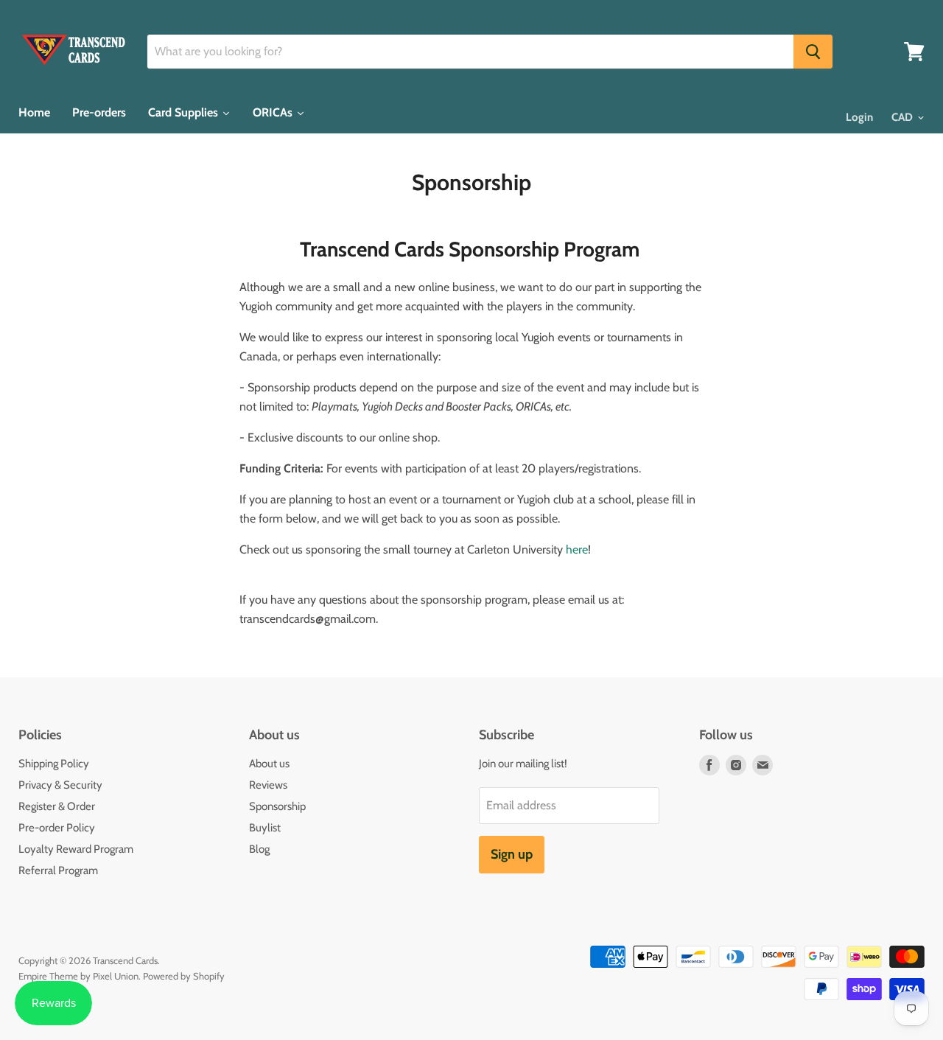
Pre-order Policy (56, 827)
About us (269, 763)
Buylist (265, 827)
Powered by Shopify (184, 976)
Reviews (268, 785)
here (577, 549)
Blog (259, 849)
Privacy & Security (60, 785)
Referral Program (58, 870)
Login (859, 117)
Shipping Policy (53, 763)
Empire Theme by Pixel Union (78, 976)
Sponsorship (277, 806)
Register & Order (56, 806)
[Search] (812, 52)
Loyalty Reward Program (75, 849)
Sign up (512, 854)
